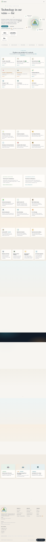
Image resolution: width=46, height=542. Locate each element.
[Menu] (44, 2)
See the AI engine (16, 113)
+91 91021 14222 (3, 526)
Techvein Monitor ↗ (20, 509)
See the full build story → (21, 279)
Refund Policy (32, 536)
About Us (37, 506)
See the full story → (27, 301)
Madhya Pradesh (20, 532)
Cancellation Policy (37, 536)
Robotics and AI (30, 279)
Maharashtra (25, 532)
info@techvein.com (4, 524)
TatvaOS (9, 228)
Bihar (13, 532)
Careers (37, 511)
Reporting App (19, 511)
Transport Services (29, 511)
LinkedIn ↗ (2, 529)
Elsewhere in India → (31, 532)
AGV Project (28, 508)
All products (18, 506)
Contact (37, 509)
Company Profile (39, 512)
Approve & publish (39, 114)
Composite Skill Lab (29, 509)
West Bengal (9, 532)
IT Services (28, 512)
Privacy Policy (43, 536)
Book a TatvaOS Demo (7, 113)
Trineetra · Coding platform (21, 512)
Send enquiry (23, 496)
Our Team (37, 508)
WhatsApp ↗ (3, 527)
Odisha (16, 532)
